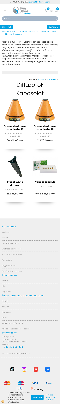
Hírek (4, 317)
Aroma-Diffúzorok (48, 31)
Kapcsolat (6, 312)
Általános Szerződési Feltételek (16, 328)
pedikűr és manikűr (11, 243)
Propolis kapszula (45, 182)
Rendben (37, 397)
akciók (5, 280)
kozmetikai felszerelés (12, 254)
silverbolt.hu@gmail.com (39, 2)
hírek (4, 286)
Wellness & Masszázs (29, 31)
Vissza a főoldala (9, 31)
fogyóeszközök (8, 265)
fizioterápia (7, 260)
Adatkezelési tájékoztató (13, 323)
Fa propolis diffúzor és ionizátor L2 (15, 128)
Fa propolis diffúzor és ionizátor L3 (45, 128)
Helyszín (5, 306)
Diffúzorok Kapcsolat (13, 34)
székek (5, 237)
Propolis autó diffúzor (15, 183)
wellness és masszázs (12, 249)
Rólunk (5, 301)
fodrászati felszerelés (12, 271)
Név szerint (51, 79)
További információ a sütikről (51, 397)
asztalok (5, 232)
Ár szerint (41, 79)
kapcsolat (6, 291)
